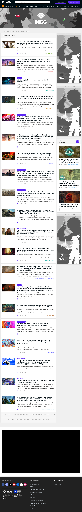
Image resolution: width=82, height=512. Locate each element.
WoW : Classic (50, 315)
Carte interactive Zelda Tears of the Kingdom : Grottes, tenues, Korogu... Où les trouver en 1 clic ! (69, 161)
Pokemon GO (51, 71)
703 (18, 414)
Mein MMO (57, 484)
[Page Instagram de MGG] (25, 484)
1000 (32, 420)
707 (30, 414)
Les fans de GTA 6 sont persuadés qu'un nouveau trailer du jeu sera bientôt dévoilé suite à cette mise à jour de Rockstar (35, 43)
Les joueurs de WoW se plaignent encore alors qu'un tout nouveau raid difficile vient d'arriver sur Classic (35, 306)
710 (39, 414)
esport (20, 78)
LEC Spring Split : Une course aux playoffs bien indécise (33, 80)
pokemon (20, 378)
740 (48, 414)
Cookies (32, 497)
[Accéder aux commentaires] (18, 53)
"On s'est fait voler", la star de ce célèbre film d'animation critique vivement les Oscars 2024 (32, 324)
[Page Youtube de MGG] (14, 484)
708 (33, 414)
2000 (36, 420)
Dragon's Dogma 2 (49, 222)
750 (51, 414)
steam (19, 285)
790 (21, 420)
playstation (21, 358)
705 (24, 414)
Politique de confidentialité (38, 503)
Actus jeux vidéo (10, 31)
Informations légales (36, 492)
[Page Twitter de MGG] (10, 484)
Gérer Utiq (33, 506)
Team (31, 487)
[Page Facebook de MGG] (3, 484)
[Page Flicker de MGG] (21, 484)
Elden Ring (77, 210)
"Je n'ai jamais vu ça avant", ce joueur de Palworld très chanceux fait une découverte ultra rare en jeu (34, 154)
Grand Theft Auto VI (49, 53)
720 (42, 414)
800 (24, 420)
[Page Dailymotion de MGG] (17, 484)
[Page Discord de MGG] (6, 484)
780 (17, 420)
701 (11, 414)
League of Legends (49, 90)
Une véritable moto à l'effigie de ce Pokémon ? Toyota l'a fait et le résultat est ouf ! (35, 381)
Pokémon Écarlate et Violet (47, 390)
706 (27, 414)
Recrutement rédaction (37, 489)
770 (13, 420)
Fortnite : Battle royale (48, 409)
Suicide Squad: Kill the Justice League (44, 278)
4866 (47, 420)
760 (9, 420)
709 (36, 414)
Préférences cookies (36, 500)
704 (21, 414)
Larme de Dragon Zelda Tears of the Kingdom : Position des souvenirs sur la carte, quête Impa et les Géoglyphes (69, 183)
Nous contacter (34, 484)
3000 (39, 420)
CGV (31, 508)
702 (15, 414)
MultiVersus (51, 352)
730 (45, 414)
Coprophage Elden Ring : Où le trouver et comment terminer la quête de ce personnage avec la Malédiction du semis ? (68, 206)
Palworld (51, 163)
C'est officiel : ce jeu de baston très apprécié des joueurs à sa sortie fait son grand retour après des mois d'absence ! (34, 341)
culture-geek (21, 114)
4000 (43, 420)
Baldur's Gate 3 (50, 108)
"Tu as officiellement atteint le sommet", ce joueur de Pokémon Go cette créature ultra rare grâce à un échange (35, 61)
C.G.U (32, 495)
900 (28, 420)
